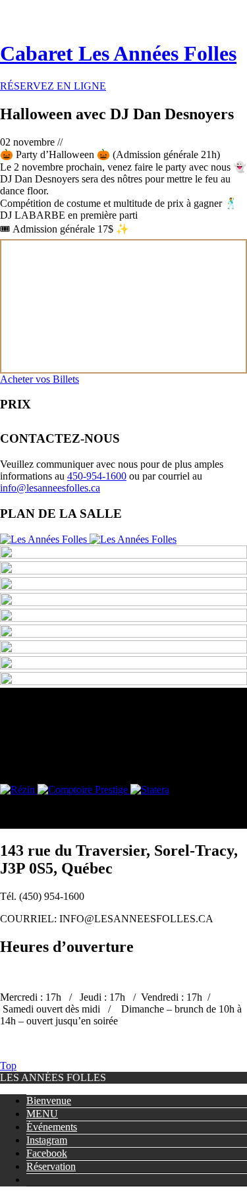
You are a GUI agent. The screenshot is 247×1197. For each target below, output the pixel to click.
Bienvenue (48, 1100)
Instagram (46, 1140)
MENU (42, 1113)
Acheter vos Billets (39, 379)
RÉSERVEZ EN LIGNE (53, 86)
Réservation (51, 1166)
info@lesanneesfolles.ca (50, 487)
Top (8, 1065)
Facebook (46, 1153)
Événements (51, 1126)
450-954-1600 (96, 476)
